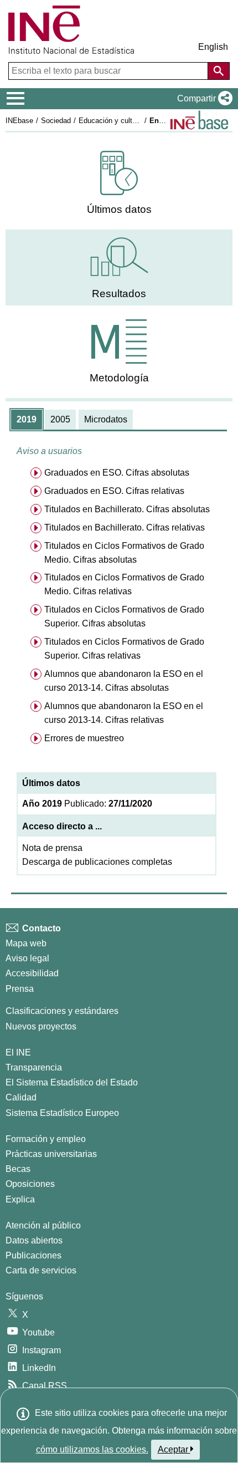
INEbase (19, 120)
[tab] (26, 420)
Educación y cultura (110, 120)
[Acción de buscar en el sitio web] (219, 71)
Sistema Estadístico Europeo (62, 1113)
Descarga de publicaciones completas (97, 861)
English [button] (213, 47)
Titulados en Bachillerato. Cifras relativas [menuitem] (124, 527)
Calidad (21, 1097)
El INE (18, 1052)
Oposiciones (30, 1184)
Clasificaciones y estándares (62, 1011)
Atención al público (43, 1225)
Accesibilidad (32, 973)
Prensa (20, 988)
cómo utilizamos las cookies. (92, 1449)
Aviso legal (27, 958)
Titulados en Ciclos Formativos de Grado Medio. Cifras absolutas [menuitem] (124, 552)
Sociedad (56, 120)
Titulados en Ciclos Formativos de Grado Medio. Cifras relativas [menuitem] (124, 584)
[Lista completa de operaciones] (199, 120)
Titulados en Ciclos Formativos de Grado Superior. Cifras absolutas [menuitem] (124, 616)
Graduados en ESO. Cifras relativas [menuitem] (114, 491)
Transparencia (34, 1067)
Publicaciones (33, 1255)
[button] (202, 99)
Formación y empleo (46, 1139)
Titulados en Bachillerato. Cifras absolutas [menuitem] (127, 509)
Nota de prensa (52, 848)
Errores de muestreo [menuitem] (84, 738)
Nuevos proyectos (41, 1026)
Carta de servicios (41, 1270)
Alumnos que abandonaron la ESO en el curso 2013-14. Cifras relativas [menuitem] (123, 713)
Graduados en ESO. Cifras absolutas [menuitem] (116, 472)
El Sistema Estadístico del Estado (72, 1082)
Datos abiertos (34, 1240)
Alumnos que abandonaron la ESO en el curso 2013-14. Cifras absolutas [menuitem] (123, 680)
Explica (20, 1199)
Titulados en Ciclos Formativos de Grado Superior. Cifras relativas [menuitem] (124, 648)
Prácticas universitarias (51, 1154)
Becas (18, 1169)
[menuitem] (119, 183)
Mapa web (26, 943)
